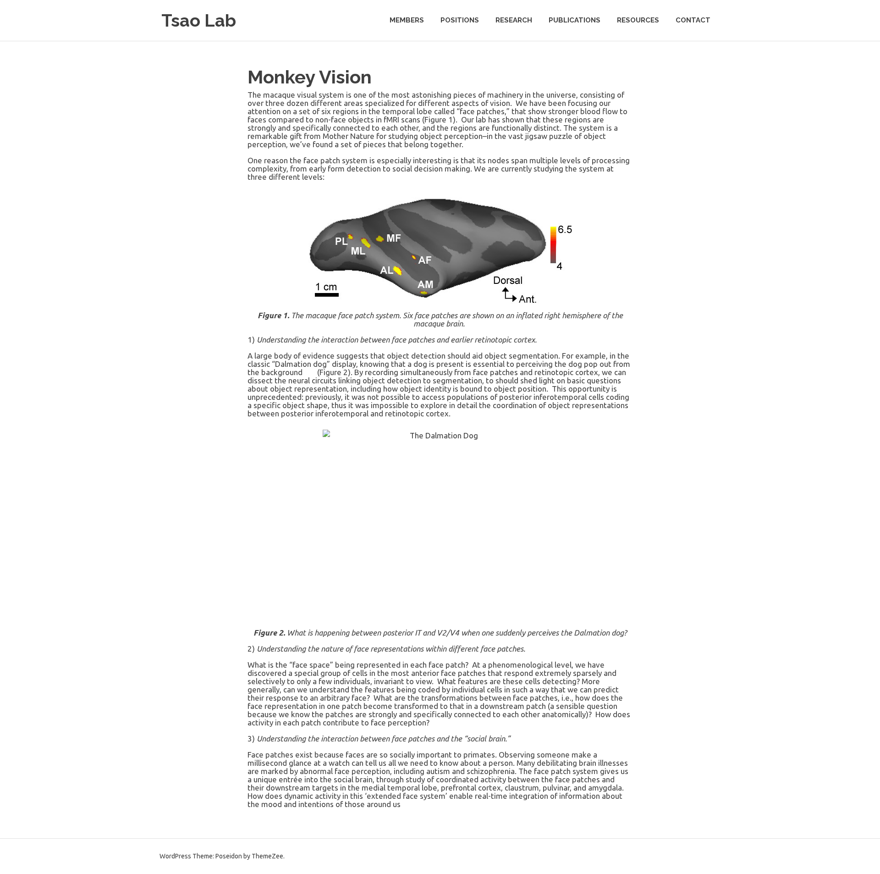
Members (407, 20)
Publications (574, 20)
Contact (693, 20)
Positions (459, 20)
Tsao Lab (198, 20)
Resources (638, 20)
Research (513, 20)
